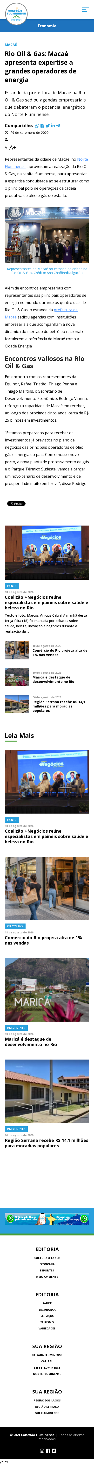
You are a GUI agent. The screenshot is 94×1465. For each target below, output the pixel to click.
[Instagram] (42, 1450)
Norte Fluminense (47, 1374)
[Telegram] (58, 125)
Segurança (47, 1309)
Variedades (47, 1328)
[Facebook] (42, 125)
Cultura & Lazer (47, 1258)
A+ (12, 147)
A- (6, 147)
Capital (47, 1361)
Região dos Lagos (47, 1400)
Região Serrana (47, 1406)
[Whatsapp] (37, 125)
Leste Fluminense (47, 1367)
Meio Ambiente (47, 1276)
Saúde (47, 1303)
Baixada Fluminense (47, 1355)
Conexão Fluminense (16, 14)
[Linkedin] (53, 125)
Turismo (47, 1322)
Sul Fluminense (47, 1413)
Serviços (47, 1316)
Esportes (47, 1270)
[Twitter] (48, 125)
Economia (47, 1264)
